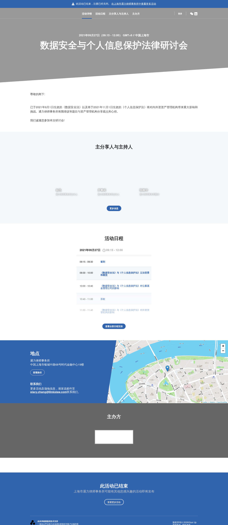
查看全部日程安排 (114, 326)
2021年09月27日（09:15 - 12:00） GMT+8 (106, 35)
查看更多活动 (114, 502)
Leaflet (204, 402)
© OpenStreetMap (221, 402)
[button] (167, 368)
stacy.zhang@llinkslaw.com (48, 392)
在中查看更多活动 (133, 3)
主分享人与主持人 (119, 13)
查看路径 (37, 372)
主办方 (136, 13)
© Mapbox (211, 402)
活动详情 (87, 13)
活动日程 (100, 13)
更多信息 (114, 208)
